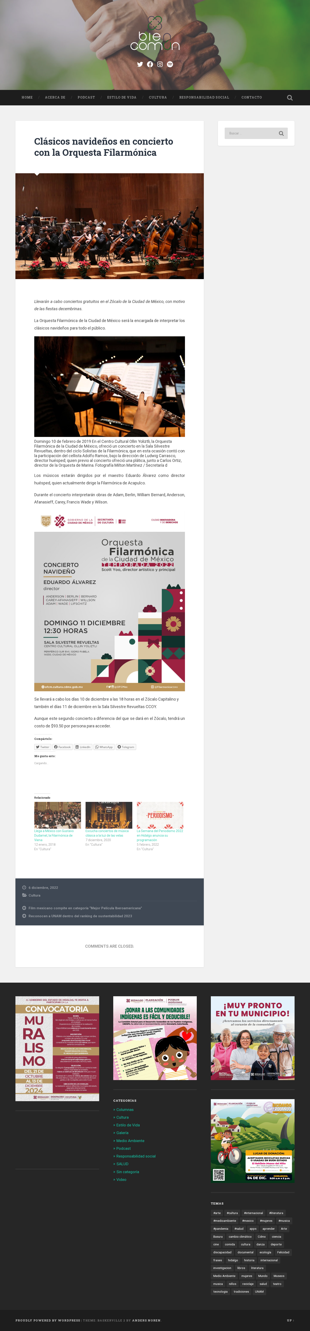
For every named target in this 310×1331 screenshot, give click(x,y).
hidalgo (233, 1260)
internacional (269, 1260)
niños (232, 1284)
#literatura (276, 1213)
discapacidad (222, 1252)
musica (218, 1284)
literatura (257, 1268)
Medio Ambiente (130, 1140)
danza (260, 1244)
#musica (284, 1220)
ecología (265, 1252)
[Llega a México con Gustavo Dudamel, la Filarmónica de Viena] (57, 815)
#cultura (232, 1213)
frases (217, 1260)
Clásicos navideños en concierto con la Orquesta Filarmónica (103, 146)
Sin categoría (127, 1172)
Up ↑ (291, 1320)
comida (230, 1244)
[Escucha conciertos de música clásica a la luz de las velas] (109, 815)
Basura (218, 1236)
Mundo (263, 1276)
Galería (122, 1132)
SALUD (122, 1164)
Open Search (290, 97)
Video (121, 1179)
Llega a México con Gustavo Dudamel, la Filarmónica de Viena (54, 835)
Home (27, 97)
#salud (239, 1228)
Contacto (251, 97)
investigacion (222, 1268)
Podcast (86, 97)
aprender (269, 1228)
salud (263, 1284)
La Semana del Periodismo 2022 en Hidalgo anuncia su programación (160, 835)
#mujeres (266, 1220)
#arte (217, 1213)
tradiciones (241, 1291)
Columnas (125, 1109)
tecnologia (220, 1291)
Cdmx (262, 1236)
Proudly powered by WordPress (47, 1320)
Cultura (158, 97)
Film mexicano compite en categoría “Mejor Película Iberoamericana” (85, 908)
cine (216, 1244)
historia (249, 1260)
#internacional (253, 1213)
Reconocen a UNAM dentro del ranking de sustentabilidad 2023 (80, 916)
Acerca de (55, 97)
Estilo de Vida (122, 97)
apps (253, 1228)
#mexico (248, 1220)
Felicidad (283, 1252)
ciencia (276, 1236)
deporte (276, 1244)
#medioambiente (224, 1220)
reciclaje (247, 1284)
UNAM (259, 1291)
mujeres (246, 1276)
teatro (277, 1284)
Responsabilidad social (204, 97)
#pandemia (220, 1228)
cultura (245, 1244)
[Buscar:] (256, 133)
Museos (279, 1276)
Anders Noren (146, 1320)
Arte (284, 1228)
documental (245, 1252)
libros (241, 1268)
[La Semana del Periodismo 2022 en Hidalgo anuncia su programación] (160, 815)
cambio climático (240, 1236)
